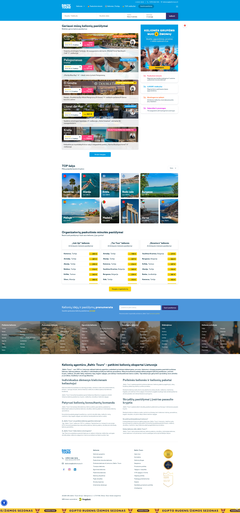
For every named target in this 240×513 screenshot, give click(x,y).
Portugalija (23, 328)
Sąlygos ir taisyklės (140, 469)
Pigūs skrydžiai (97, 479)
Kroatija (22, 335)
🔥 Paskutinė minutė (95, 6)
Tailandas (84, 331)
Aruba (102, 341)
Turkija (4, 328)
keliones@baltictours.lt (73, 464)
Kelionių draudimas (99, 476)
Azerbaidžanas (64, 331)
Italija (3, 344)
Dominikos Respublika (106, 328)
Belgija (142, 347)
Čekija (44, 338)
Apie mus (137, 454)
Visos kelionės (97, 457)
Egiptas (4, 341)
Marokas (22, 331)
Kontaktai (137, 457)
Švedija (142, 344)
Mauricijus (103, 338)
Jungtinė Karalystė (145, 341)
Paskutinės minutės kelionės (102, 460)
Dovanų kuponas (98, 482)
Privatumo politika (140, 466)
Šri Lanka (84, 338)
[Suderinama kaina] (185, 25)
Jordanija (62, 344)
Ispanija (4, 338)
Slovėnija (63, 335)
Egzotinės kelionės (99, 469)
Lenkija (44, 344)
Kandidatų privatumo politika (143, 485)
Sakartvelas (63, 350)
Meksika (84, 344)
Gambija (102, 344)
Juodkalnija (23, 341)
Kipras (3, 331)
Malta (3, 350)
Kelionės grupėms (99, 454)
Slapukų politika (139, 476)
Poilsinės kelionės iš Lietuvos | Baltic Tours (107, 463)
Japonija (62, 338)
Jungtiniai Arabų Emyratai (27, 338)
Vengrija (222, 328)
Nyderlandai (143, 331)
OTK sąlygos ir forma (141, 473)
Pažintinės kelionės (99, 473)
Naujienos (137, 463)
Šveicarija (165, 347)
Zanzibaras (103, 331)
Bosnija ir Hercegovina (48, 335)
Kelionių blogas (139, 460)
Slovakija (164, 344)
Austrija (44, 331)
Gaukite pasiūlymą (146, 6)
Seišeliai (102, 335)
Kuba (83, 335)
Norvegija (45, 347)
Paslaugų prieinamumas (141, 479)
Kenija (83, 350)
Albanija (22, 344)
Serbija (222, 335)
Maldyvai (84, 328)
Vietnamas (85, 341)
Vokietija (62, 328)
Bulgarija (4, 335)
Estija (123, 350)
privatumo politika (155, 313)
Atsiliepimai (138, 488)
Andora (164, 331)
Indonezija (85, 347)
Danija (123, 347)
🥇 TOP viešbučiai (128, 6)
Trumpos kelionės (99, 466)
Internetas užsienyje (100, 485)
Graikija (4, 347)
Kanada (62, 341)
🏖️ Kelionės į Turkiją (112, 6)
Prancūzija (45, 350)
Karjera (136, 482)
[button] (4, 503)
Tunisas (22, 347)
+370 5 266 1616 (71, 458)
